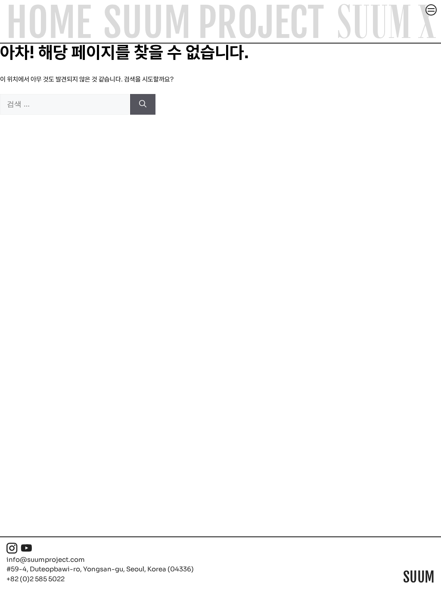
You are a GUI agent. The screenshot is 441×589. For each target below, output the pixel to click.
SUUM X (386, 21)
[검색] (142, 104)
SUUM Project (213, 23)
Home (48, 23)
